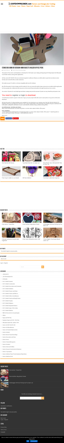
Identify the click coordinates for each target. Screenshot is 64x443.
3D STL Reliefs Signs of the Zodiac (10, 308)
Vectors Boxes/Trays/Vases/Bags (19, 70)
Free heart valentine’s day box (51, 178)
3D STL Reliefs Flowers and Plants (10, 291)
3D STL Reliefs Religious (8, 303)
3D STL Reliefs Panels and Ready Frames (11, 298)
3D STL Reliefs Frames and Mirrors (10, 293)
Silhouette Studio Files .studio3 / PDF (11, 322)
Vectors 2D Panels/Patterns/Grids (10, 329)
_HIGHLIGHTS (6, 274)
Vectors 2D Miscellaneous (8, 327)
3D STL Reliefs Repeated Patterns (10, 305)
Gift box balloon (27, 178)
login (24, 97)
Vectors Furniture (6, 344)
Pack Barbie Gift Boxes (8, 163)
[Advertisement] (32, 21)
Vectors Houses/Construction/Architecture (12, 349)
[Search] (42, 267)
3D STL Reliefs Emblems (8, 288)
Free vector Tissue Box (8, 224)
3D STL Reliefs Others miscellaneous (11, 296)
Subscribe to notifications (6, 405)
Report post (4, 115)
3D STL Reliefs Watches (8, 310)
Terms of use (3, 429)
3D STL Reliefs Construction (9, 283)
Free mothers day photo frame (31, 224)
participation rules (56, 91)
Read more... (39, 394)
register (15, 97)
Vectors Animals (6, 332)
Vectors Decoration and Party (9, 337)
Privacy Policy (4, 427)
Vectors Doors (6, 339)
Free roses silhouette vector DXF (31, 239)
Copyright (3, 432)
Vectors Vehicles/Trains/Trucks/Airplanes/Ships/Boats (15, 354)
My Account (3, 258)
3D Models (5, 279)
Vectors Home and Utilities (8, 346)
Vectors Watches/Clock (8, 356)
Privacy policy (34, 441)
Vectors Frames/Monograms (9, 342)
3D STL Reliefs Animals (8, 281)
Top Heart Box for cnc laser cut (31, 163)
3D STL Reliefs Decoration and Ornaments (12, 286)
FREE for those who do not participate (11, 312)
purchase (50, 88)
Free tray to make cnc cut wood (10, 178)
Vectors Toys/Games (7, 351)
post (27, 97)
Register (6, 263)
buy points (51, 97)
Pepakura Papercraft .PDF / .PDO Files (11, 320)
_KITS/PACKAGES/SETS (8, 276)
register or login (18, 95)
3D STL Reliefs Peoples (8, 300)
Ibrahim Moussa (6, 70)
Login (1, 263)
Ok (27, 441)
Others (4, 315)
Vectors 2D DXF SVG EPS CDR (9, 325)
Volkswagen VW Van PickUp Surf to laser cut (21, 382)
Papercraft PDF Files (7, 317)
